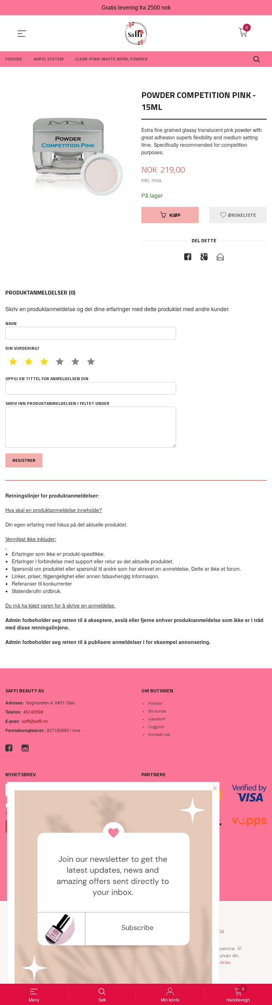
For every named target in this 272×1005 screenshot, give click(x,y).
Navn (11, 323)
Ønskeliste (241, 215)
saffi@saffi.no (35, 721)
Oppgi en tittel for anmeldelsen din (47, 379)
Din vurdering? (22, 348)
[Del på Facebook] (187, 258)
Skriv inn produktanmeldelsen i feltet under (57, 403)
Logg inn (156, 726)
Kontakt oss (159, 734)
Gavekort (156, 718)
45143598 (33, 712)
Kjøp (174, 215)
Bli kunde (157, 711)
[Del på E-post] (220, 258)
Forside (155, 703)
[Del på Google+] (204, 258)
